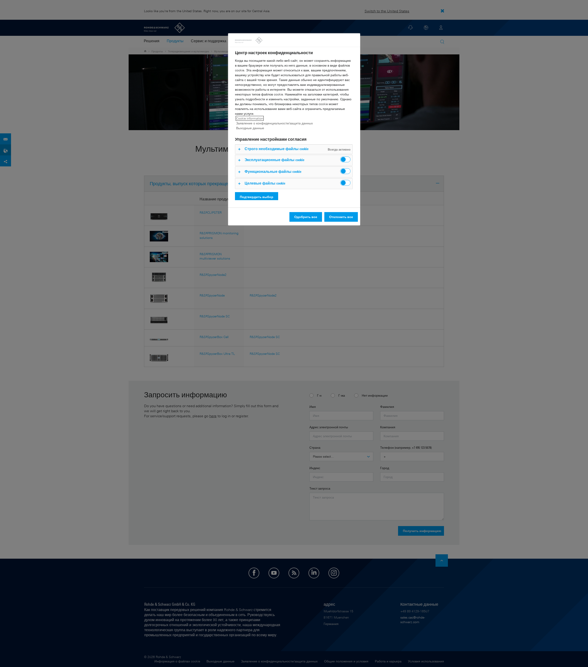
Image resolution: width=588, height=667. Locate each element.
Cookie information (249, 118)
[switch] (345, 159)
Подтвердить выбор (256, 197)
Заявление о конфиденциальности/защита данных (274, 123)
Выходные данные (250, 128)
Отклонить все (341, 217)
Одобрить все (305, 217)
